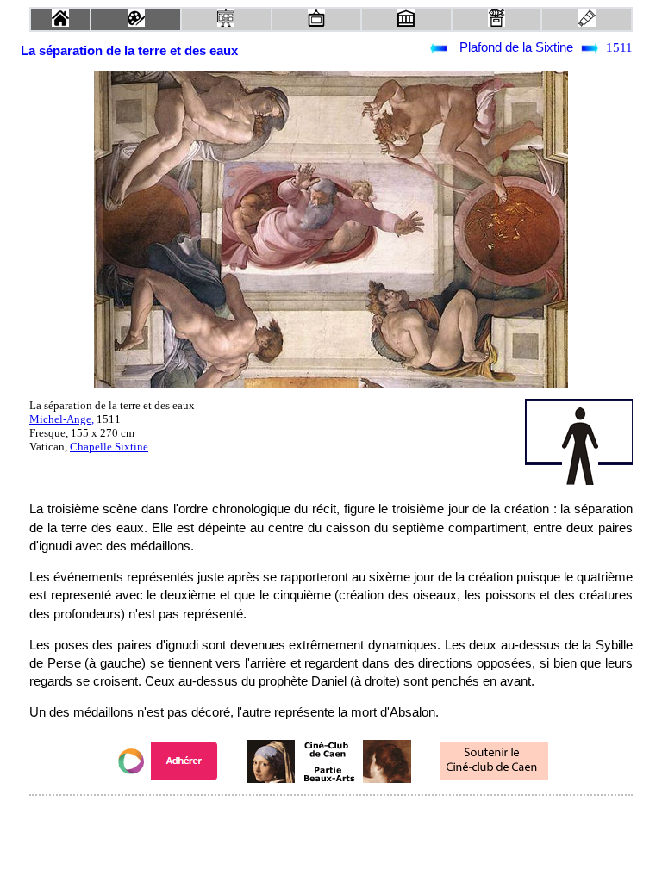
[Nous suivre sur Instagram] (363, 818)
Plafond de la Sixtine (516, 47)
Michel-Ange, (61, 419)
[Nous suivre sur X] (331, 818)
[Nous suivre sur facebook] (298, 818)
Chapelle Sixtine (109, 446)
